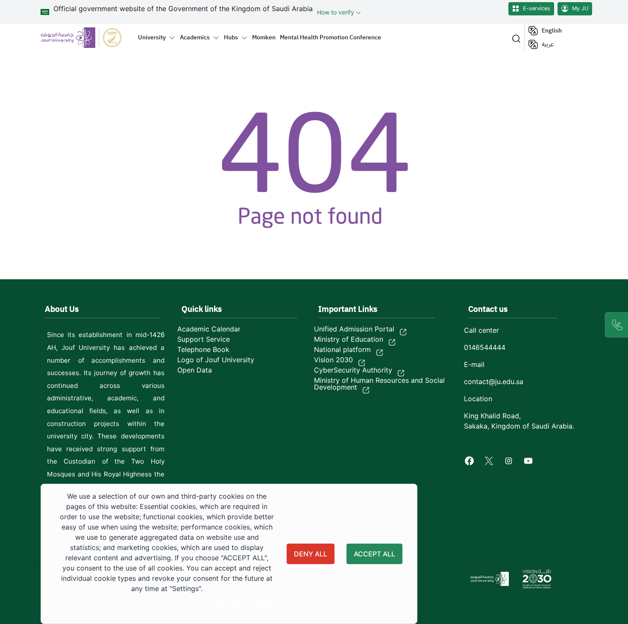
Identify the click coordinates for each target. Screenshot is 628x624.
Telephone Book (203, 349)
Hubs (231, 37)
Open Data (194, 370)
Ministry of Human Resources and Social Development (379, 383)
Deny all (310, 554)
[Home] (86, 37)
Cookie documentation (242, 602)
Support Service (203, 339)
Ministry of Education (348, 339)
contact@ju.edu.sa (493, 381)
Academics (195, 37)
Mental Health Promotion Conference (330, 37)
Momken (264, 37)
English (552, 30)
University (152, 37)
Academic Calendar (209, 328)
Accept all (374, 554)
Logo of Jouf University (215, 359)
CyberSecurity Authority (353, 370)
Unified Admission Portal (354, 328)
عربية (548, 44)
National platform (342, 349)
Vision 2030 (333, 359)
